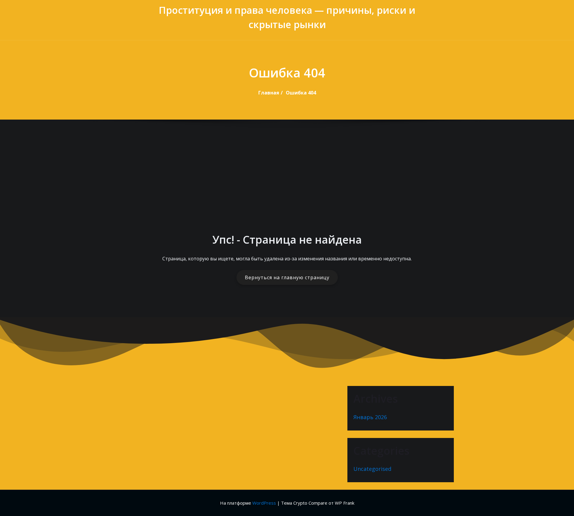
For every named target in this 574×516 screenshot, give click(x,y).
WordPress (264, 503)
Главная (268, 92)
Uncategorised (372, 468)
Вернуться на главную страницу (287, 277)
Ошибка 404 (301, 92)
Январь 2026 (370, 417)
